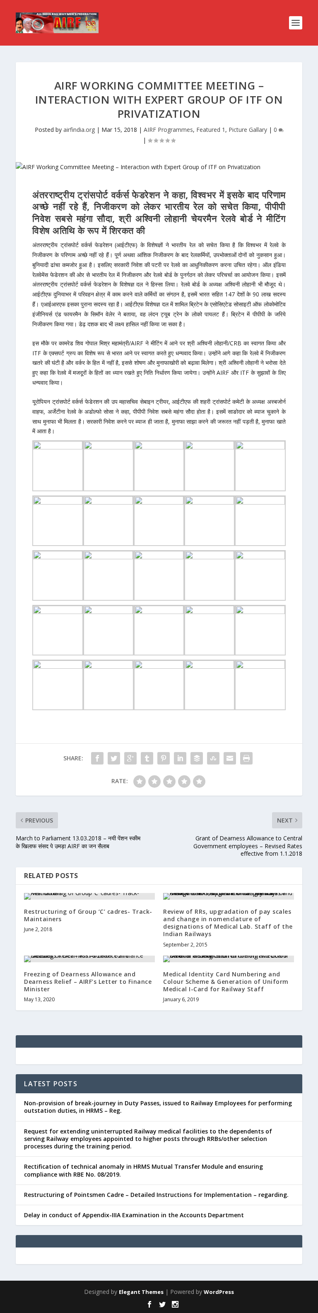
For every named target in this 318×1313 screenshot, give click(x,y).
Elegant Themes (141, 1292)
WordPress (219, 1292)
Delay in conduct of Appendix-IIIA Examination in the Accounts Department (134, 1215)
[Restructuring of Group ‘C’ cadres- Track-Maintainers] (89, 896)
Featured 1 (210, 129)
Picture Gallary (248, 129)
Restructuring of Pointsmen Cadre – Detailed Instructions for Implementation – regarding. (156, 1195)
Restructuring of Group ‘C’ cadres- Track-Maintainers (88, 915)
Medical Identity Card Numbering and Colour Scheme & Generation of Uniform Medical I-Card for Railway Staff (226, 981)
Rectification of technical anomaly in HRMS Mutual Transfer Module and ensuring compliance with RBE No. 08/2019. (143, 1170)
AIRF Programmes (168, 129)
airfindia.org (79, 129)
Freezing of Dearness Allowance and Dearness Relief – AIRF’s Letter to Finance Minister (88, 981)
